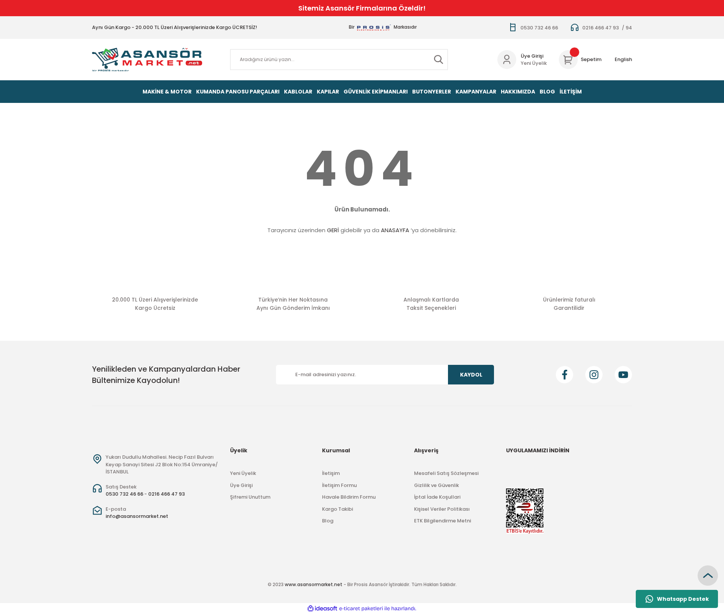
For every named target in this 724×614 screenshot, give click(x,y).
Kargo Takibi (337, 509)
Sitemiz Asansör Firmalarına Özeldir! (362, 8)
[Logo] (147, 59)
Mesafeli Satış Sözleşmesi (446, 473)
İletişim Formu (339, 485)
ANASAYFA (395, 230)
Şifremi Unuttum (250, 497)
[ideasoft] (322, 608)
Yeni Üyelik (534, 63)
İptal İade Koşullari (437, 497)
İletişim (331, 473)
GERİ (333, 230)
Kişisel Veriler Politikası (442, 509)
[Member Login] (506, 59)
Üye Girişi (532, 56)
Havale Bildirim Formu (349, 497)
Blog (327, 520)
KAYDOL (471, 374)
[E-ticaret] (361, 608)
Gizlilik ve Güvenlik (436, 485)
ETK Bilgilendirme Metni (442, 520)
